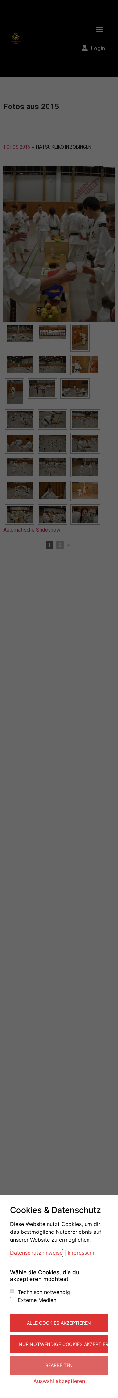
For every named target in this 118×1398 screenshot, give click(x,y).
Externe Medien (37, 1300)
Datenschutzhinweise (36, 1252)
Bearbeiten (59, 1365)
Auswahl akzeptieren (59, 1381)
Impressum (81, 1252)
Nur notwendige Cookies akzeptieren (63, 1344)
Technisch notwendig (44, 1292)
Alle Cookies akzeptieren (59, 1323)
